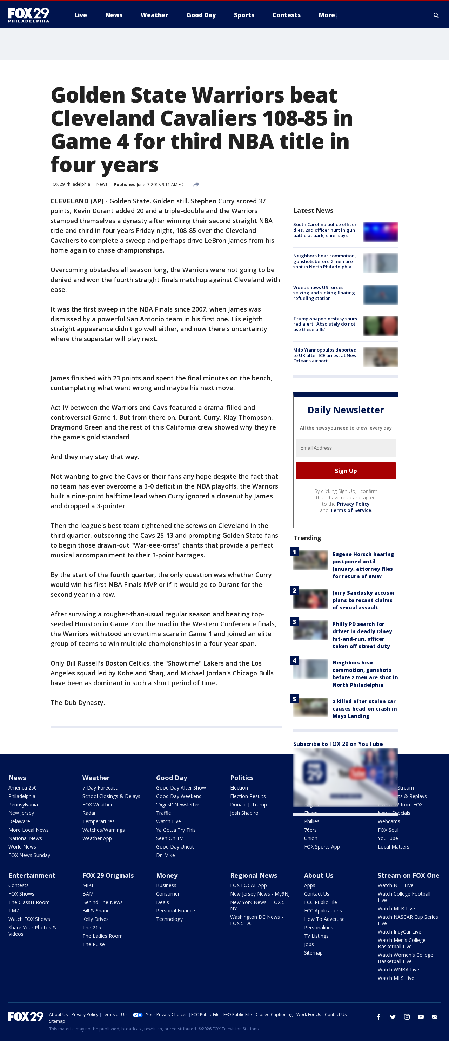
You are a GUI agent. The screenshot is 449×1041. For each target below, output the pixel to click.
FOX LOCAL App (248, 885)
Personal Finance (175, 910)
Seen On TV (169, 838)
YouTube (388, 838)
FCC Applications (323, 910)
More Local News (28, 829)
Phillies (312, 821)
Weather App (97, 838)
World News (22, 846)
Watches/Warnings (103, 829)
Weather (96, 777)
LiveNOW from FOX (400, 804)
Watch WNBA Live (398, 969)
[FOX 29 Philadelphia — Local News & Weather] (31, 15)
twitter (392, 1016)
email (435, 1016)
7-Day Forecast (100, 787)
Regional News (253, 875)
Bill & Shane (96, 910)
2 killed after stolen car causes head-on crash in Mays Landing (365, 708)
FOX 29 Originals (108, 875)
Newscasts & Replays (402, 796)
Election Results (248, 796)
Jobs (309, 944)
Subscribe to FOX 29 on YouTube (338, 744)
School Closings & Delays (111, 796)
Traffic (163, 813)
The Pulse (93, 944)
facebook (378, 1016)
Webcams (389, 821)
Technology (169, 919)
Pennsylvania (23, 804)
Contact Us (316, 893)
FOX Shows (21, 893)
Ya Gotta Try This (176, 829)
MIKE (88, 885)
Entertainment (31, 875)
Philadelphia (21, 796)
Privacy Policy (353, 503)
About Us (318, 875)
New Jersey (21, 813)
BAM (88, 893)
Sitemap (313, 952)
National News (25, 838)
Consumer (168, 893)
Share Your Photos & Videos (32, 930)
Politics (241, 777)
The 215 (91, 927)
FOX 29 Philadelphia (70, 184)
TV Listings (316, 935)
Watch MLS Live (396, 978)
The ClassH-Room (29, 902)
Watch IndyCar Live (399, 931)
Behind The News (102, 902)
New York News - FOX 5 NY (257, 905)
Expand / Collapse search (436, 15)
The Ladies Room (102, 935)
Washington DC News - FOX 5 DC (256, 920)
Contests (18, 885)
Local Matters (393, 846)
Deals (162, 902)
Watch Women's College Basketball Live (405, 957)
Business (166, 885)
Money (166, 875)
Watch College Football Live (404, 896)
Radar (89, 813)
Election (239, 787)
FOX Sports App (322, 846)
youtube (421, 1016)
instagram (407, 1016)
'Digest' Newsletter (177, 804)
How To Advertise (324, 919)
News (101, 184)
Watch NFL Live (396, 885)
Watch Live (168, 821)
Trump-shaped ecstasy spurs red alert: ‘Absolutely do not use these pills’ (325, 324)
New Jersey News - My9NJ (260, 893)
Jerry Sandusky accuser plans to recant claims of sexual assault (364, 600)
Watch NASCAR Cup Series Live (408, 920)
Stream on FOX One (409, 875)
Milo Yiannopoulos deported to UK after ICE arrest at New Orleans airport (325, 355)
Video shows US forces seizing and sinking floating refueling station (324, 292)
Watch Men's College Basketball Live (401, 943)
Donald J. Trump (248, 804)
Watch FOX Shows (29, 919)
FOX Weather (97, 804)
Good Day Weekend (179, 796)
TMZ (13, 910)
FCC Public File (320, 902)
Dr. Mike (165, 855)
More (327, 15)
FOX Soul (388, 829)
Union (310, 838)
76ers (310, 829)
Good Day (171, 777)
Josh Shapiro (244, 813)
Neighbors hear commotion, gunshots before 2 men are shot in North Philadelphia (324, 261)
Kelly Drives (95, 919)
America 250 (22, 787)
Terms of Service (350, 510)
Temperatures (98, 821)
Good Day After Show (181, 787)
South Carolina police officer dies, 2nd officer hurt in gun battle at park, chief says (325, 229)
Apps (309, 885)
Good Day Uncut (175, 846)
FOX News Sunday (29, 855)
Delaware (19, 821)
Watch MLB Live (396, 908)
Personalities (318, 927)
